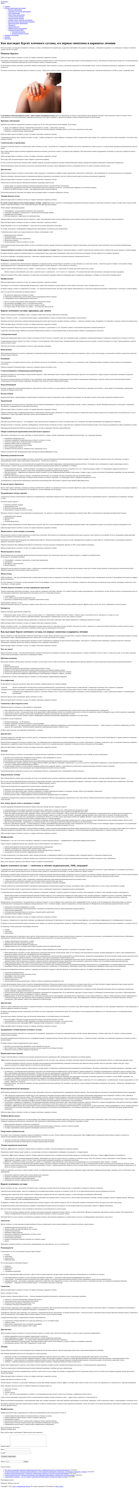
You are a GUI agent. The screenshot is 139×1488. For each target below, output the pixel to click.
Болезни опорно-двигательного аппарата (21, 21)
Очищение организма (12, 35)
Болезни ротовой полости (20, 33)
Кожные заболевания (15, 10)
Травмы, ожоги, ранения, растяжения (20, 20)
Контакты (8, 38)
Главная (7, 6)
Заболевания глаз (13, 27)
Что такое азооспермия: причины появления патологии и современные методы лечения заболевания (37, 1470)
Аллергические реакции (16, 16)
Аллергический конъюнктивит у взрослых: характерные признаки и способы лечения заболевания (37, 1473)
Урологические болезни (16, 18)
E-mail (3, 1453)
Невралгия (11, 25)
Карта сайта (59, 1486)
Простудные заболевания (16, 15)
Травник (7, 37)
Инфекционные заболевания (17, 28)
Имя (3, 1449)
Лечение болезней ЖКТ (16, 30)
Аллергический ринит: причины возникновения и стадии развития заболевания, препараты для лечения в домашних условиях (46, 1471)
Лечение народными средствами (15, 8)
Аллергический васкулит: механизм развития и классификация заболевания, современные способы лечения (40, 1475)
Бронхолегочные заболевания (17, 23)
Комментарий (5, 1446)
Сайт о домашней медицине (21, 1486)
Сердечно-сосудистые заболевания (19, 11)
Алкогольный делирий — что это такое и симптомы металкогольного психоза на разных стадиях (36, 1477)
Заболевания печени (18, 32)
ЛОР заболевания (14, 13)
